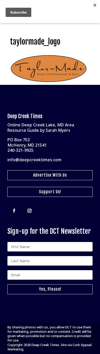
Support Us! (50, 191)
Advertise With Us (50, 175)
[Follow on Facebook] (14, 210)
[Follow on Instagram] (29, 210)
